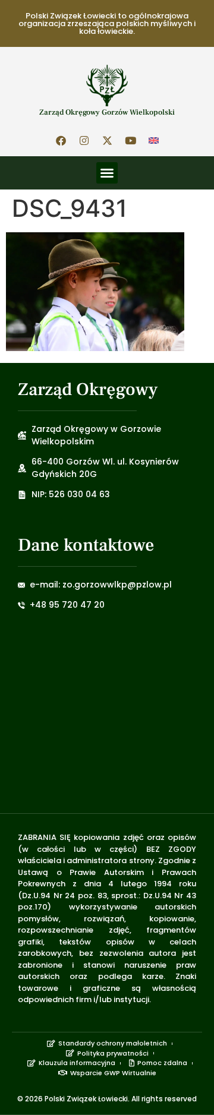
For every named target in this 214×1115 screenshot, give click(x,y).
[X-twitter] (107, 140)
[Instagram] (84, 140)
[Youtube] (130, 140)
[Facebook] (61, 140)
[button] (107, 173)
